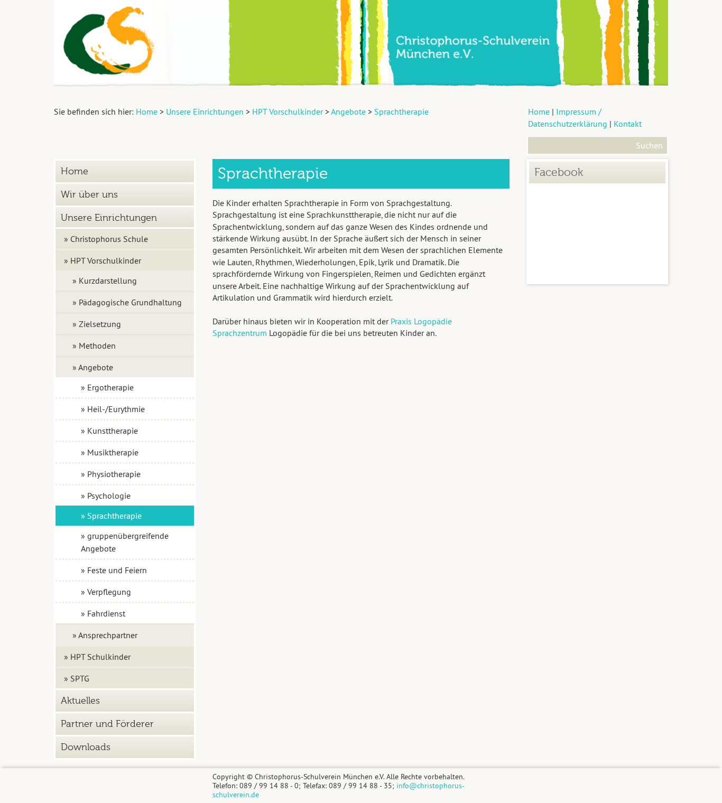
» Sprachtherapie (111, 515)
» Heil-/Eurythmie (113, 409)
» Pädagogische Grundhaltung (127, 302)
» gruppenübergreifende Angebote (125, 542)
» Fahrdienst (103, 613)
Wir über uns (89, 194)
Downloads (85, 747)
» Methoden (94, 345)
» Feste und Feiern (114, 570)
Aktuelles (80, 700)
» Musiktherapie (109, 452)
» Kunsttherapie (109, 430)
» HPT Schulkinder (97, 656)
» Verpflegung (106, 591)
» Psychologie (106, 495)
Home (539, 111)
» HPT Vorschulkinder (102, 260)
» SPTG (76, 678)
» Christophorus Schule (106, 239)
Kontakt (628, 123)
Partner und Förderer (107, 724)
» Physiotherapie (111, 474)
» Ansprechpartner (104, 635)
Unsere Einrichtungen (109, 217)
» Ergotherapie (107, 387)
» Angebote (92, 367)
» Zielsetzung (96, 324)
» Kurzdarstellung (104, 280)
